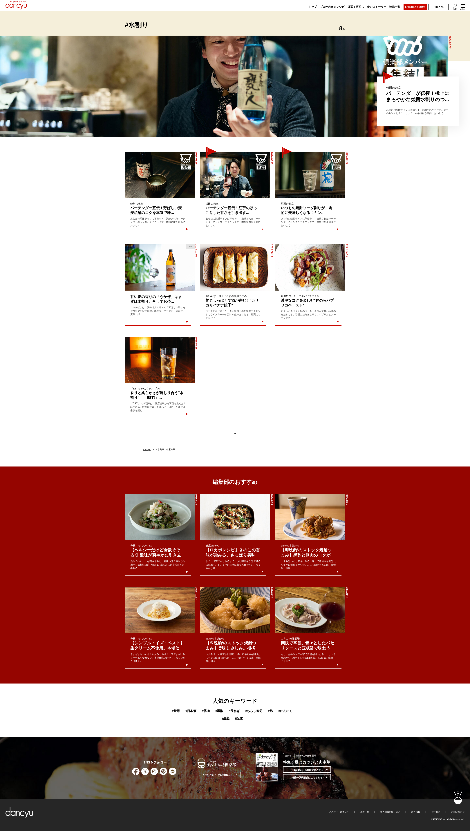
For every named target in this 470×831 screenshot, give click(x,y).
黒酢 (219, 711)
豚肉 (206, 711)
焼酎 (176, 711)
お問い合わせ (457, 812)
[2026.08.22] (310, 175)
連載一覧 (394, 6)
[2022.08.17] (235, 267)
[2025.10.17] (160, 610)
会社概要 (435, 812)
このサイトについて (339, 812)
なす (239, 718)
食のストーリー (376, 6)
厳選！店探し (356, 6)
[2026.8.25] (160, 517)
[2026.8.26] (235, 610)
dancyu (147, 449)
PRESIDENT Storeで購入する (307, 769)
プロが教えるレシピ (332, 6)
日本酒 (190, 711)
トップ (313, 6)
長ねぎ (234, 711)
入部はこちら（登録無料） (216, 775)
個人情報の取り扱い (390, 812)
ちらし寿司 (254, 711)
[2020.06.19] (310, 267)
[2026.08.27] (224, 86)
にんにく (285, 711)
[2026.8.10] (310, 610)
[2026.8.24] (235, 517)
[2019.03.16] (160, 360)
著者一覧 (364, 812)
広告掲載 (415, 812)
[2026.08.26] (160, 175)
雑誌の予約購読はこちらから (307, 777)
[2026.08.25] (235, 175)
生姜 (225, 718)
